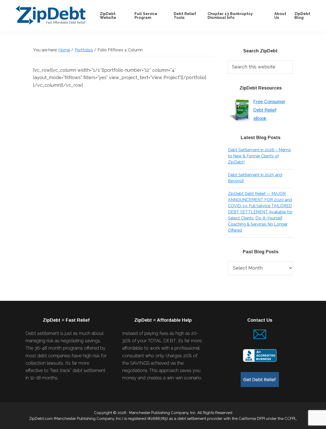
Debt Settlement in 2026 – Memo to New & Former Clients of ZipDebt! (259, 156)
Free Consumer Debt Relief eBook (269, 110)
